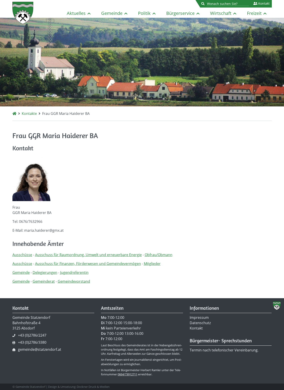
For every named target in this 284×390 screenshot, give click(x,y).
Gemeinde (111, 13)
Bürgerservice (180, 13)
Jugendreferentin (74, 272)
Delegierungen (45, 272)
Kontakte (29, 113)
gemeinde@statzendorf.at (39, 349)
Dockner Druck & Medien (93, 387)
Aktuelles (76, 13)
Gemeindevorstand (74, 281)
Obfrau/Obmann (158, 254)
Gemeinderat (44, 281)
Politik (144, 13)
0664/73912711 (127, 374)
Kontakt (263, 3)
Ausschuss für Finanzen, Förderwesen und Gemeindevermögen (88, 263)
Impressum (199, 317)
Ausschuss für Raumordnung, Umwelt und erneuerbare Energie (88, 254)
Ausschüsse (22, 254)
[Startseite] (14, 113)
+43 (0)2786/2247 (32, 335)
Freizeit (254, 13)
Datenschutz (200, 322)
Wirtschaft (220, 13)
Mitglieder (152, 263)
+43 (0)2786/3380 (32, 342)
